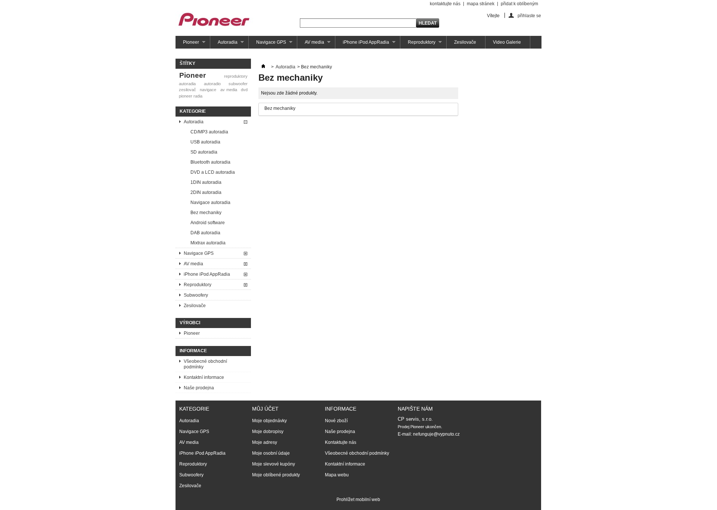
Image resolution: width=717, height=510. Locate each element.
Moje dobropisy (267, 431)
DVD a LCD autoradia (212, 172)
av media (228, 89)
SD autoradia (203, 152)
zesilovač (187, 89)
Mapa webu (337, 474)
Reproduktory (417, 44)
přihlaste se (529, 15)
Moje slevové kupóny (273, 464)
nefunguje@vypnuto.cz (436, 434)
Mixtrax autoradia (208, 242)
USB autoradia (205, 142)
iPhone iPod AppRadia (362, 44)
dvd (244, 89)
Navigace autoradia (210, 202)
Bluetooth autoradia (210, 162)
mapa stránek (480, 3)
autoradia (187, 83)
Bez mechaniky (205, 212)
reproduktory (236, 76)
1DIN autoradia (205, 182)
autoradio (212, 83)
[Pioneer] (215, 21)
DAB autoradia (205, 232)
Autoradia (224, 44)
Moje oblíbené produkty (276, 474)
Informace (193, 350)
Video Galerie (507, 42)
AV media (310, 44)
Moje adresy (264, 442)
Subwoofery (196, 295)
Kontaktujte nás (340, 442)
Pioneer (187, 44)
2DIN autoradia (205, 192)
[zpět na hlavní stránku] (263, 66)
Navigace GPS (267, 44)
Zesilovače (465, 42)
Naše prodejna (199, 387)
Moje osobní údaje (271, 453)
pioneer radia (190, 96)
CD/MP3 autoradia (209, 132)
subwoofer (238, 83)
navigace (208, 89)
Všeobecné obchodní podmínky (205, 364)
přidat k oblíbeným (519, 3)
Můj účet (265, 409)
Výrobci (190, 322)
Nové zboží (336, 420)
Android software (207, 222)
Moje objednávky (269, 420)
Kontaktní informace (204, 377)
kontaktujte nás (445, 3)
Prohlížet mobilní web (358, 499)
